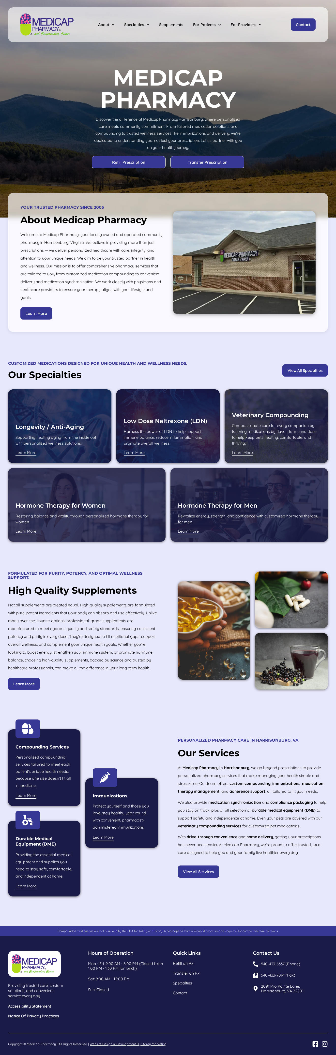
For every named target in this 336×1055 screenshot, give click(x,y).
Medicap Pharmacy (41, 1044)
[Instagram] (324, 1044)
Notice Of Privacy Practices (33, 1015)
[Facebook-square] (315, 1044)
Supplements (171, 24)
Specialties (134, 24)
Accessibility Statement (29, 1006)
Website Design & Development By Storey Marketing (128, 1044)
